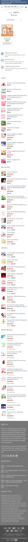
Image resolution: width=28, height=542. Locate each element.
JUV (17, 508)
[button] (2, 7)
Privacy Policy (19, 533)
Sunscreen (15, 518)
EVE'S (3, 505)
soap (10, 518)
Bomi (9, 498)
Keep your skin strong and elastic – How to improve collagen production (16, 481)
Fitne (14, 505)
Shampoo (14, 515)
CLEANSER (4, 500)
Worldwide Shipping (19, 534)
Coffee (18, 500)
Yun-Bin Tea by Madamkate (7, 38)
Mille (20, 510)
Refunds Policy (10, 535)
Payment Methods (8, 534)
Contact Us (19, 535)
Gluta (3, 508)
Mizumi (3, 513)
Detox (18, 503)
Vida (3, 521)
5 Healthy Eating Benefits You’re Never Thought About (15, 476)
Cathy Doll (14, 498)
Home (10, 12)
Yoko (17, 521)
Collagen (14, 503)
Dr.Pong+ (23, 503)
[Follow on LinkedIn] (16, 456)
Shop (6, 533)
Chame (19, 498)
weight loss (7, 521)
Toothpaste (21, 518)
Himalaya (8, 508)
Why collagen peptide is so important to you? (15, 471)
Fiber (10, 505)
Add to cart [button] (7, 43)
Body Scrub (17, 495)
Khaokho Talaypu (5, 510)
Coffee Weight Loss (6, 503)
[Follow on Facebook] (2, 456)
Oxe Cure (21, 513)
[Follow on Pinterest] (11, 456)
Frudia (18, 505)
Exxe (7, 505)
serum (8, 515)
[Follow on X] (5, 456)
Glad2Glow (23, 505)
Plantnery (4, 515)
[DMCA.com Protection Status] (18, 540)
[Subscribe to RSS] (14, 456)
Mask (16, 510)
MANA (12, 510)
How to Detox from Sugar (12, 485)
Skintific (19, 515)
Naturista (15, 513)
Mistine (24, 510)
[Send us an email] (8, 456)
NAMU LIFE (9, 513)
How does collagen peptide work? (14, 466)
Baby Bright (4, 495)
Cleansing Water (12, 500)
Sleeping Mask (5, 518)
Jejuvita (13, 508)
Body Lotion (11, 495)
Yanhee (13, 521)
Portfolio (11, 533)
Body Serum (4, 498)
